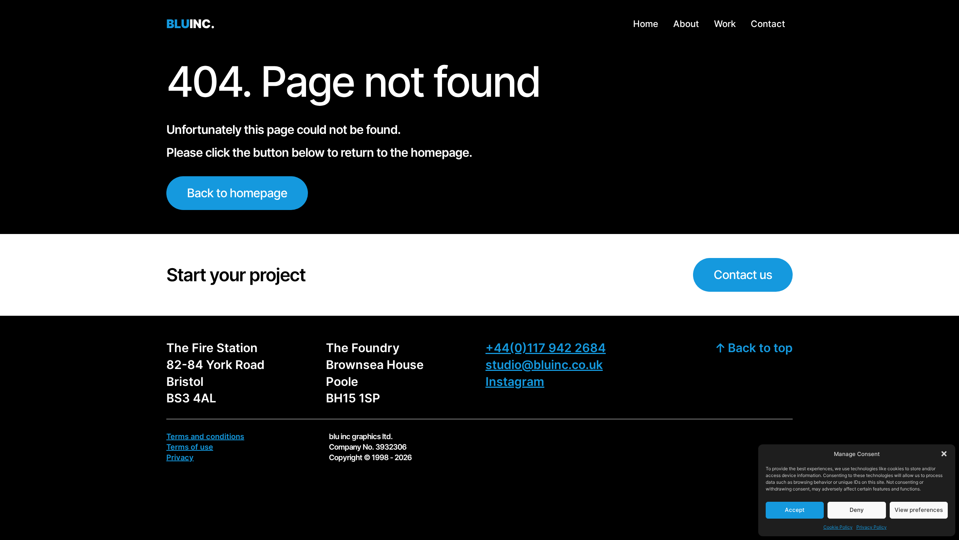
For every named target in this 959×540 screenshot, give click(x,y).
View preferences (919, 509)
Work (725, 23)
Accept (795, 509)
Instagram (514, 381)
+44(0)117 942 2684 (545, 347)
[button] (944, 454)
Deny (857, 509)
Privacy (180, 457)
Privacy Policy (871, 527)
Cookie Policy (838, 527)
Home (645, 23)
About (686, 23)
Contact (768, 23)
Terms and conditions (205, 436)
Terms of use (189, 447)
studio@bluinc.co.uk (544, 364)
